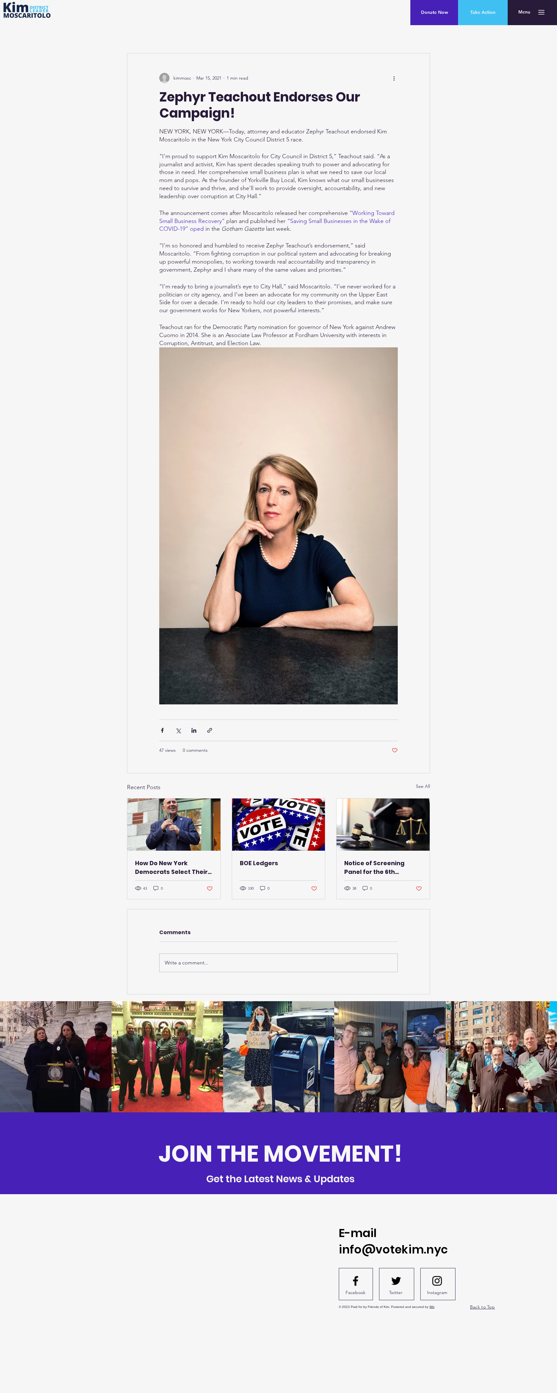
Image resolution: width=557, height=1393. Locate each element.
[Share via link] (210, 730)
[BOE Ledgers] (278, 824)
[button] (524, 12)
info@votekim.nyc (393, 1249)
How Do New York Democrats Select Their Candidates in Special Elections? (171, 867)
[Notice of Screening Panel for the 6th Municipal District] (383, 824)
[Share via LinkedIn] (194, 730)
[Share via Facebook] (162, 730)
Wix (432, 1307)
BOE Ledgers (259, 863)
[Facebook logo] (355, 1280)
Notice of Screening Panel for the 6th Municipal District (374, 867)
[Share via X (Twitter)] (178, 730)
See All (423, 786)
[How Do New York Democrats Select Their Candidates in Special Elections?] (173, 824)
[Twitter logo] (396, 1280)
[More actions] (394, 78)
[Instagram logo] (437, 1280)
